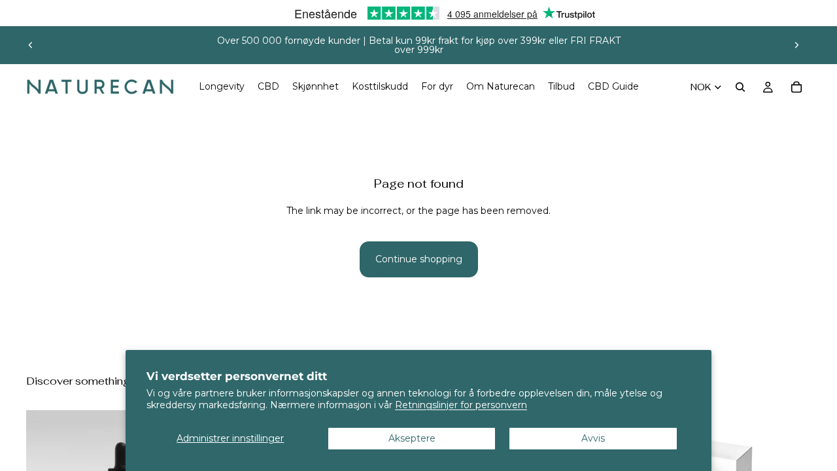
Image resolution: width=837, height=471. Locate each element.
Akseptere (412, 438)
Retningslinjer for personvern (461, 405)
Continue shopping (418, 259)
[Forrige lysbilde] (30, 45)
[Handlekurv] (796, 87)
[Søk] (740, 87)
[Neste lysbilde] (796, 45)
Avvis (593, 438)
